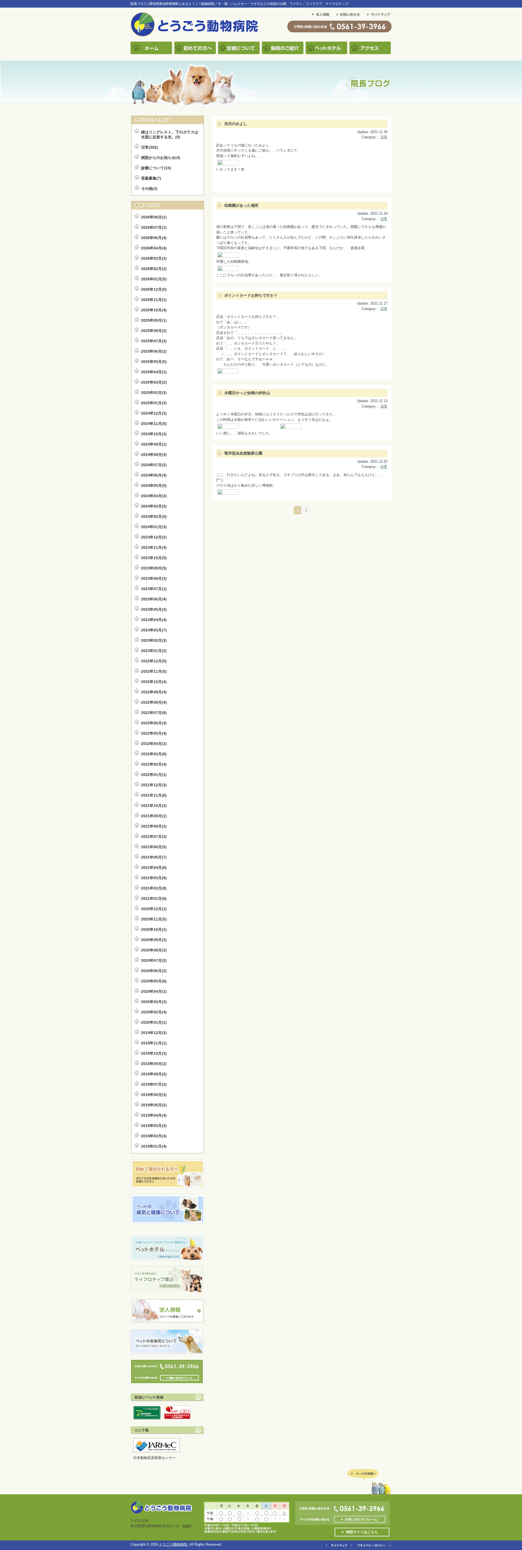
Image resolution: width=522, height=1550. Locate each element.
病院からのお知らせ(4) (160, 157)
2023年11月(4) (154, 547)
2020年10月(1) (154, 929)
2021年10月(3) (154, 805)
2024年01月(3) (154, 527)
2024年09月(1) (154, 444)
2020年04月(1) (154, 991)
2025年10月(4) (154, 310)
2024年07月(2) (154, 465)
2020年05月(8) (154, 981)
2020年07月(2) (154, 960)
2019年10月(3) (154, 1053)
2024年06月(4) (154, 475)
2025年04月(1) (154, 372)
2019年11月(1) (154, 1043)
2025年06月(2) (154, 351)
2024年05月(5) (154, 485)
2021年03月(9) (154, 878)
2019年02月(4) (154, 1136)
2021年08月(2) (154, 826)
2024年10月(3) (154, 434)
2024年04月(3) (154, 496)
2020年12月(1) (154, 909)
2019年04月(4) (154, 1115)
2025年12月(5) (154, 289)
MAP (187, 1526)
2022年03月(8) (154, 754)
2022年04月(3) (154, 743)
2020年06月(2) (154, 971)
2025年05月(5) (154, 361)
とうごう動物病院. (173, 1544)
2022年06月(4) (154, 723)
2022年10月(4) (154, 682)
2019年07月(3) (154, 1084)
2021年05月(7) (154, 857)
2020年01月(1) (154, 1022)
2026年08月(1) (154, 217)
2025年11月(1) (154, 300)
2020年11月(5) (154, 919)
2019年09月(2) (154, 1063)
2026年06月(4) (154, 238)
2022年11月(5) (154, 671)
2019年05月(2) (154, 1105)
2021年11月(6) (154, 795)
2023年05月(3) (154, 609)
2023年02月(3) (154, 640)
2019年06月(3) (154, 1094)
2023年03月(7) (154, 630)
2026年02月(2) (154, 269)
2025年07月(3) (154, 341)
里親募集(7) (151, 178)
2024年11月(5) (154, 423)
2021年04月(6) (154, 867)
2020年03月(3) (154, 1002)
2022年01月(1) (154, 774)
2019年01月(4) (154, 1146)
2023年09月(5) (154, 568)
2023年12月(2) (154, 537)
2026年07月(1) (154, 227)
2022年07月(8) (154, 712)
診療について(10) (156, 168)
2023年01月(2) (154, 651)
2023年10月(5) (154, 558)
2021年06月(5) (154, 847)
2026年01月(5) (154, 279)
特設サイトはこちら (362, 1532)
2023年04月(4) (154, 620)
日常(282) (149, 147)
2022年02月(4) (154, 764)
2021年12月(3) (154, 785)
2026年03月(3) (154, 258)
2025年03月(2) (154, 382)
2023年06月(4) (154, 599)
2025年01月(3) (154, 403)
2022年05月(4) (154, 733)
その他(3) (149, 188)
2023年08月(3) (154, 578)
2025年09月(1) (154, 320)
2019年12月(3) (154, 1033)
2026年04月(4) (154, 248)
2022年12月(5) (154, 661)
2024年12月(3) (154, 413)
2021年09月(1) (154, 816)
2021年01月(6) (154, 898)
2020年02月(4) (154, 1012)
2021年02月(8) (154, 888)
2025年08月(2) (154, 330)
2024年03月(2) (154, 506)
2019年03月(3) (154, 1125)
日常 (383, 137)
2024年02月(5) (154, 516)
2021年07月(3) (154, 836)
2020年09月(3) (154, 940)
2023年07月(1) (154, 589)
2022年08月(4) (154, 702)
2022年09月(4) (154, 692)
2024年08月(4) (154, 454)
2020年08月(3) (154, 950)
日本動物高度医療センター (154, 1458)
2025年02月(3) (154, 392)
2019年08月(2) (154, 1074)
